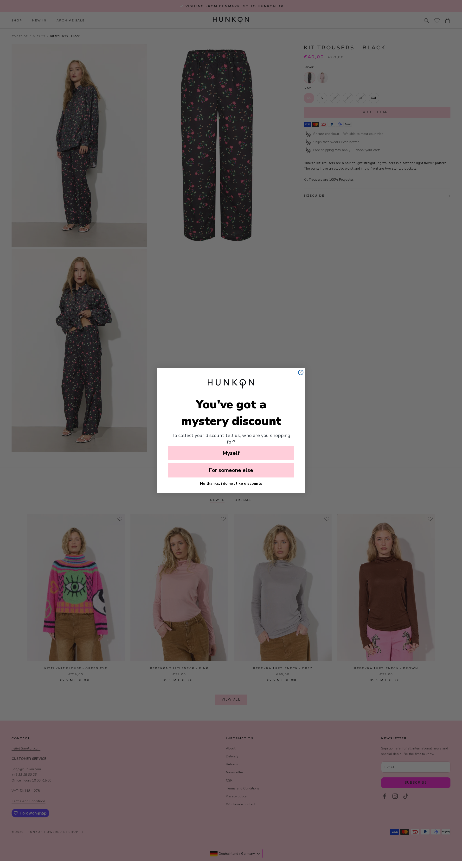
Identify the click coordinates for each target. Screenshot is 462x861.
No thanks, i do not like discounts (231, 483)
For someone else (231, 470)
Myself (231, 453)
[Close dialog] (300, 372)
